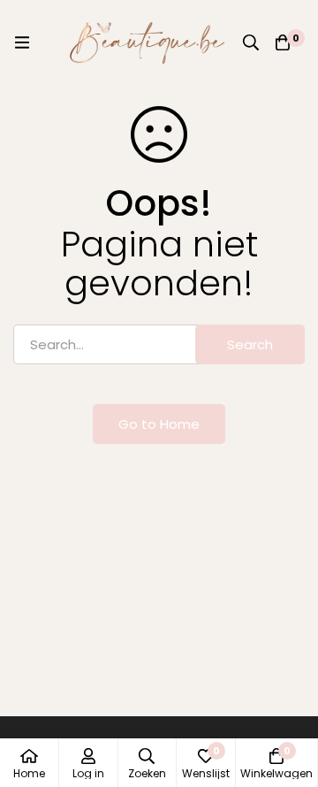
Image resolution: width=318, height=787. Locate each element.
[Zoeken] (251, 42)
